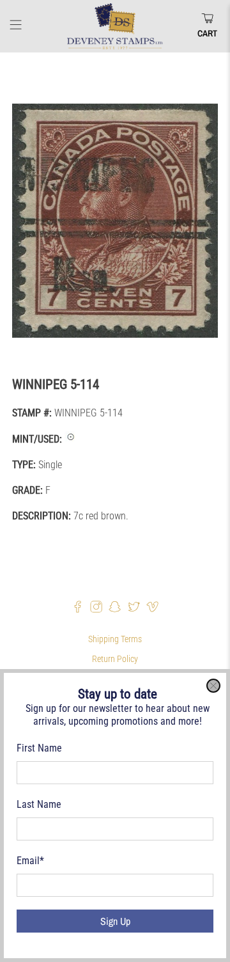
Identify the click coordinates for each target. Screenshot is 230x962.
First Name (39, 748)
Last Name (39, 804)
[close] (213, 685)
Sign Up (115, 921)
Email (30, 861)
